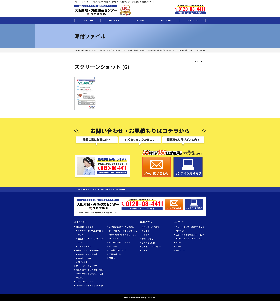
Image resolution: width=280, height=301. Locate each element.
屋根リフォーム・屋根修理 (87, 250)
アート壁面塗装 (84, 246)
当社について (166, 20)
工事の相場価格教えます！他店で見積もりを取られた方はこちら (190, 236)
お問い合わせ (192, 20)
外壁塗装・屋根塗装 (84, 227)
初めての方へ (113, 20)
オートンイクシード (84, 281)
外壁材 (179, 242)
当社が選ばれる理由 (150, 227)
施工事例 (140, 20)
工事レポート (115, 254)
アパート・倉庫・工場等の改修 (89, 285)
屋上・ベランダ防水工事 (86, 266)
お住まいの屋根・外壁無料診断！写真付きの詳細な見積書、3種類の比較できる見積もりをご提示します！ (123, 233)
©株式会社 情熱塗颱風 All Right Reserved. (140, 297)
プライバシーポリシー (151, 246)
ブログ (146, 234)
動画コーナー (115, 258)
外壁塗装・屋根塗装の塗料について (90, 232)
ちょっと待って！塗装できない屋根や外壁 (190, 229)
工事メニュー (87, 20)
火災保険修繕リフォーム (119, 242)
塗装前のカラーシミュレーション (90, 240)
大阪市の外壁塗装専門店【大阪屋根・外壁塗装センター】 (101, 189)
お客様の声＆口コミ (118, 250)
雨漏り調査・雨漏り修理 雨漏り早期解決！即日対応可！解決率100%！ (89, 274)
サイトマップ (147, 250)
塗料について (181, 250)
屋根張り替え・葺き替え (88, 254)
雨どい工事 (83, 262)
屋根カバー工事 (84, 258)
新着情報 (145, 230)
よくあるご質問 (148, 242)
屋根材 (179, 246)
